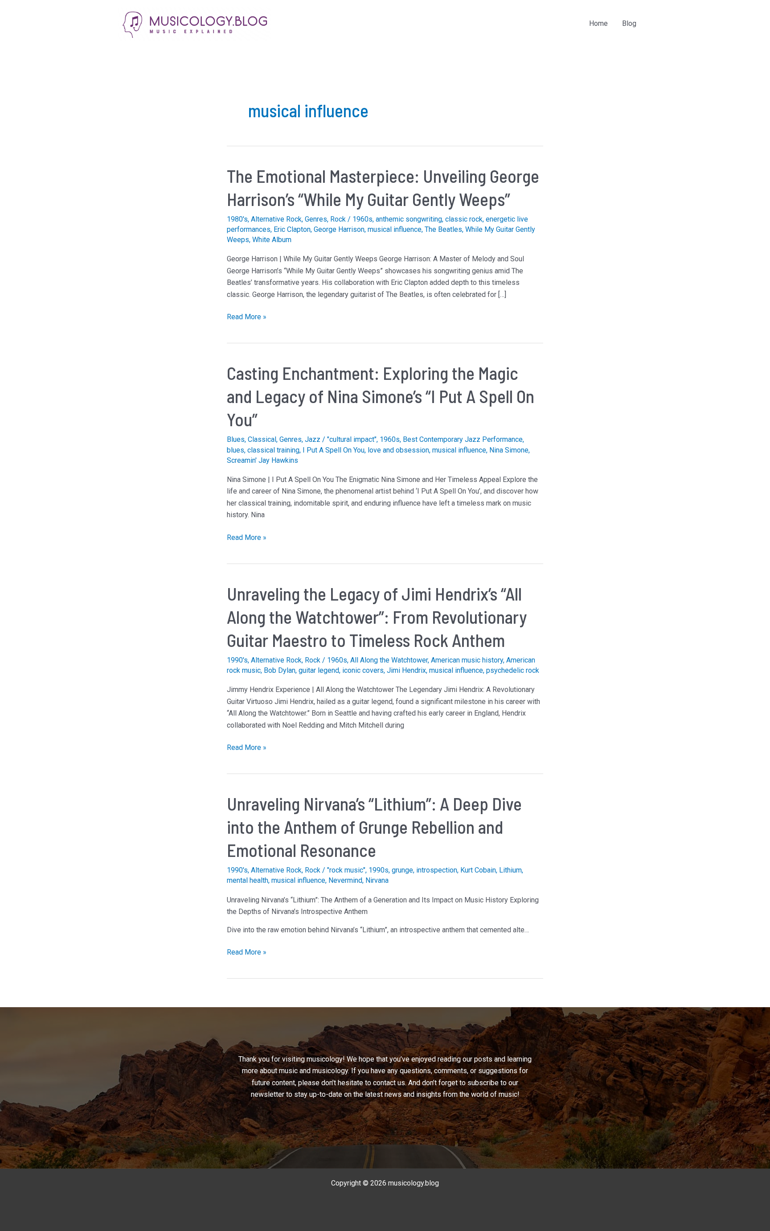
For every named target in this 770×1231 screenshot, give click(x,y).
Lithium (510, 870)
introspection (436, 870)
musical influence (395, 229)
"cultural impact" (352, 439)
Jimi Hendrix (406, 670)
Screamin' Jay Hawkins (262, 460)
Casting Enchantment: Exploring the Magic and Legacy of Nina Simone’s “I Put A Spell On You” (380, 396)
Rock (338, 219)
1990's (237, 660)
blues (235, 450)
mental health (247, 880)
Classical (262, 439)
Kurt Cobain (478, 870)
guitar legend (319, 670)
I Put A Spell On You (334, 450)
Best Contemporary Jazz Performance (463, 439)
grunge (402, 870)
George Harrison (339, 229)
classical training (273, 450)
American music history (467, 660)
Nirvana (377, 880)
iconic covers (363, 670)
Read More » (246, 317)
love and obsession (398, 450)
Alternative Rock (276, 219)
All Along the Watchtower (389, 660)
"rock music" (346, 870)
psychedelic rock (512, 670)
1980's (237, 219)
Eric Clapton (292, 229)
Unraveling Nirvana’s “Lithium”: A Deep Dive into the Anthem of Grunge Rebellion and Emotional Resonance (374, 826)
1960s (362, 219)
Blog (629, 23)
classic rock (464, 219)
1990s (379, 870)
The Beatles (443, 229)
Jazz (312, 439)
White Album (271, 239)
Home (598, 23)
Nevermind (345, 880)
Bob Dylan (279, 670)
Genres (316, 219)
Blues (236, 439)
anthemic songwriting (409, 219)
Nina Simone (508, 450)
